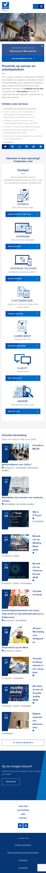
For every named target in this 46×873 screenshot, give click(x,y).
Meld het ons (13, 411)
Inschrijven (11, 782)
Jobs (23, 814)
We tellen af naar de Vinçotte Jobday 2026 (38, 693)
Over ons (23, 806)
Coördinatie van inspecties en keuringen (20, 108)
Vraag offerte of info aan (19, 214)
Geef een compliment (17, 346)
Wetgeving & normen (25, 504)
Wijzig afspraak (14, 279)
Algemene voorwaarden (23, 845)
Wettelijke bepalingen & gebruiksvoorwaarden (23, 853)
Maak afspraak (14, 246)
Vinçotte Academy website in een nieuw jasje (38, 665)
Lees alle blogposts (24, 743)
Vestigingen (23, 810)
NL (35, 6)
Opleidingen (18, 678)
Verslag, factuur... (16, 314)
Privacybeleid (23, 868)
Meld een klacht (15, 378)
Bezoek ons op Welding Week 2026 (37, 543)
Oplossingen (20, 468)
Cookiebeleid (23, 860)
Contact (23, 818)
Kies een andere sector (22, 59)
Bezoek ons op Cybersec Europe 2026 (37, 570)
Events (16, 556)
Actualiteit (9, 468)
